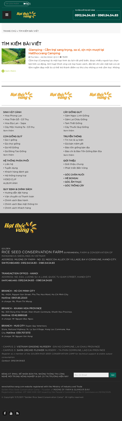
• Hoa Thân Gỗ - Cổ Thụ (16, 119)
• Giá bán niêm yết (73, 144)
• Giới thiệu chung (73, 164)
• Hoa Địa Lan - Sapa (14, 123)
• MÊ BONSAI (70, 178)
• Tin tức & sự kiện (73, 140)
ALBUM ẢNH (10, 183)
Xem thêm (10, 71)
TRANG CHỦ (9, 31)
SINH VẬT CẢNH (12, 112)
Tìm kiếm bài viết (29, 31)
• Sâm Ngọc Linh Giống (76, 116)
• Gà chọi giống (11, 144)
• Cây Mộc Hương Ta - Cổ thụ (18, 127)
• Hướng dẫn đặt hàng (15, 193)
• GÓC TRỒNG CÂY (73, 186)
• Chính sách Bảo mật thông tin (20, 204)
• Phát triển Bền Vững (75, 168)
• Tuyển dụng (10, 168)
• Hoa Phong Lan (12, 116)
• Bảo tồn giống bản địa (76, 148)
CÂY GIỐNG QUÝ (72, 112)
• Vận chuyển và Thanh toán (18, 197)
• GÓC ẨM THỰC (72, 182)
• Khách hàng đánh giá (15, 172)
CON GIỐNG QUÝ (12, 136)
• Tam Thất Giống (72, 123)
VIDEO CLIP (9, 179)
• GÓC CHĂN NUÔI (73, 175)
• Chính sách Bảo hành (15, 200)
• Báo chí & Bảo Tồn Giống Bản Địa (82, 151)
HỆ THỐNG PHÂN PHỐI (16, 161)
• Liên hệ (8, 164)
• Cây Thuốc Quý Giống (76, 127)
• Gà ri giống (10, 140)
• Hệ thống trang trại (14, 176)
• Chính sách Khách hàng (17, 208)
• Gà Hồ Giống (11, 148)
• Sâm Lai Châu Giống (75, 119)
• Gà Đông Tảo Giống (14, 151)
